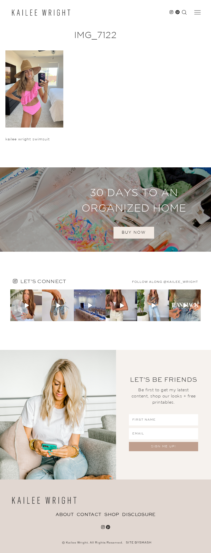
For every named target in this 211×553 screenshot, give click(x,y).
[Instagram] (38, 318)
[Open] (26, 305)
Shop (111, 514)
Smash (145, 542)
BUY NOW (134, 232)
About (65, 514)
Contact (89, 514)
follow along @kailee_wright (165, 282)
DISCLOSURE (138, 514)
